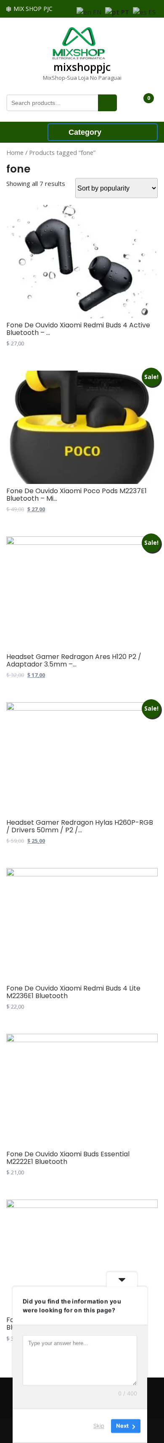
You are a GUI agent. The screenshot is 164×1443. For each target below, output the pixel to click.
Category (85, 132)
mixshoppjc (82, 67)
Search (107, 102)
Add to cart (15, 357)
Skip (98, 1425)
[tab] (29, 131)
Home (15, 152)
